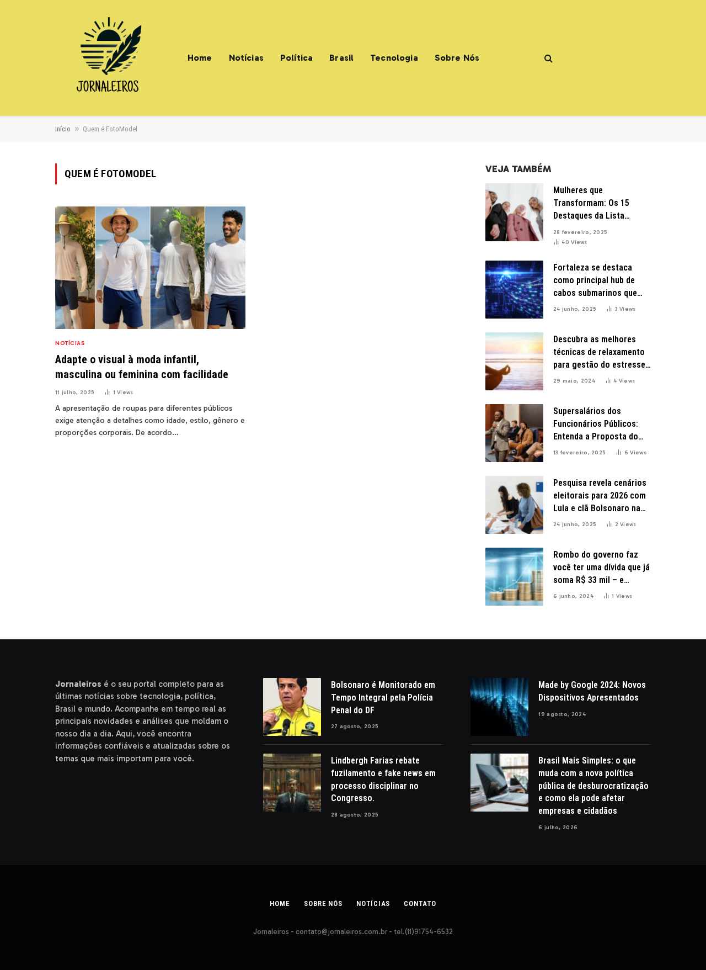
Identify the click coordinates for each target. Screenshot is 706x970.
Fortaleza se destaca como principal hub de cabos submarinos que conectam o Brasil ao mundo (595, 281)
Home (200, 57)
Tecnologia (394, 57)
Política (296, 57)
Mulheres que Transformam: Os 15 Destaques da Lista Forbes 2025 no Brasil (593, 203)
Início (63, 129)
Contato (420, 903)
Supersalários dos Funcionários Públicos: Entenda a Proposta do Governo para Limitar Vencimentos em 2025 (595, 424)
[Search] (547, 58)
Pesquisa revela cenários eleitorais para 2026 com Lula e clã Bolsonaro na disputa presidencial (599, 496)
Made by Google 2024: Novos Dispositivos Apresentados (592, 691)
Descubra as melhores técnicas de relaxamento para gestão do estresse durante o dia (599, 353)
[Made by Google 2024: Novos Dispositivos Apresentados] (499, 707)
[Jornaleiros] (107, 58)
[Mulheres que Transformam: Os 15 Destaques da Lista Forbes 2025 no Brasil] (514, 212)
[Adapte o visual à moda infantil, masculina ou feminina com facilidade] (150, 268)
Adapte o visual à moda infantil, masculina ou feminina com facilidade (141, 367)
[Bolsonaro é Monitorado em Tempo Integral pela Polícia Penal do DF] (292, 707)
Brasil (341, 57)
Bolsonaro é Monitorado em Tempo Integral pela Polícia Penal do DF (383, 697)
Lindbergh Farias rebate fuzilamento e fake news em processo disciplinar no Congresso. (383, 779)
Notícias (246, 57)
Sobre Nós (457, 57)
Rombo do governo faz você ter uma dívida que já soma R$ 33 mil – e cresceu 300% (601, 568)
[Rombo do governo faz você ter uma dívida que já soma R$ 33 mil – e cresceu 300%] (514, 577)
